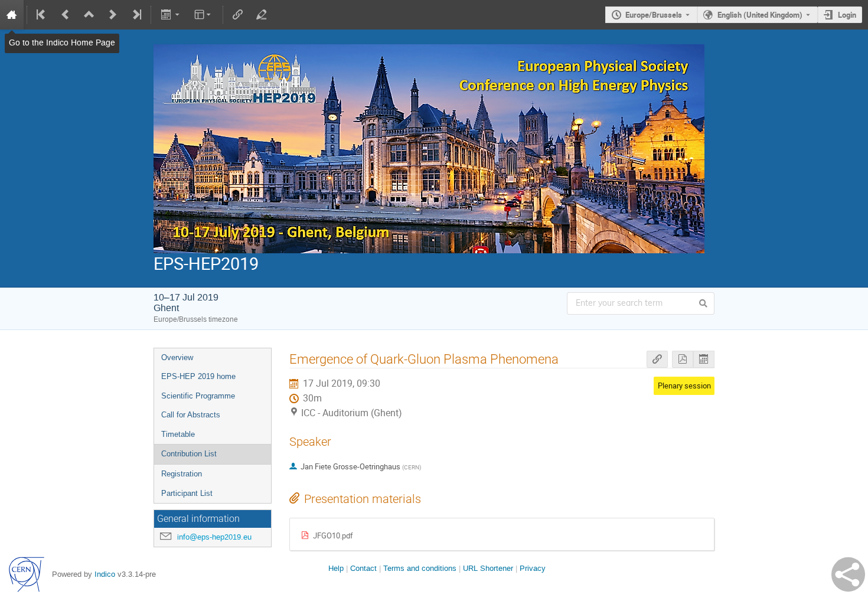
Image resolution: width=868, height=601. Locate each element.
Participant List (187, 493)
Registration (181, 473)
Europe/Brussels (653, 14)
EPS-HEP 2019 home (198, 376)
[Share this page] (848, 574)
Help (336, 568)
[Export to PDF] (682, 359)
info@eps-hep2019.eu (214, 537)
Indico (104, 574)
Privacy (533, 568)
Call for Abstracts (190, 414)
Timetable (178, 434)
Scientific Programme (198, 395)
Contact (363, 568)
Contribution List (189, 453)
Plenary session (684, 385)
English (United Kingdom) (759, 14)
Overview (177, 357)
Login (847, 14)
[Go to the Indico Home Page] (12, 15)
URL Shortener (488, 568)
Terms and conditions (419, 568)
